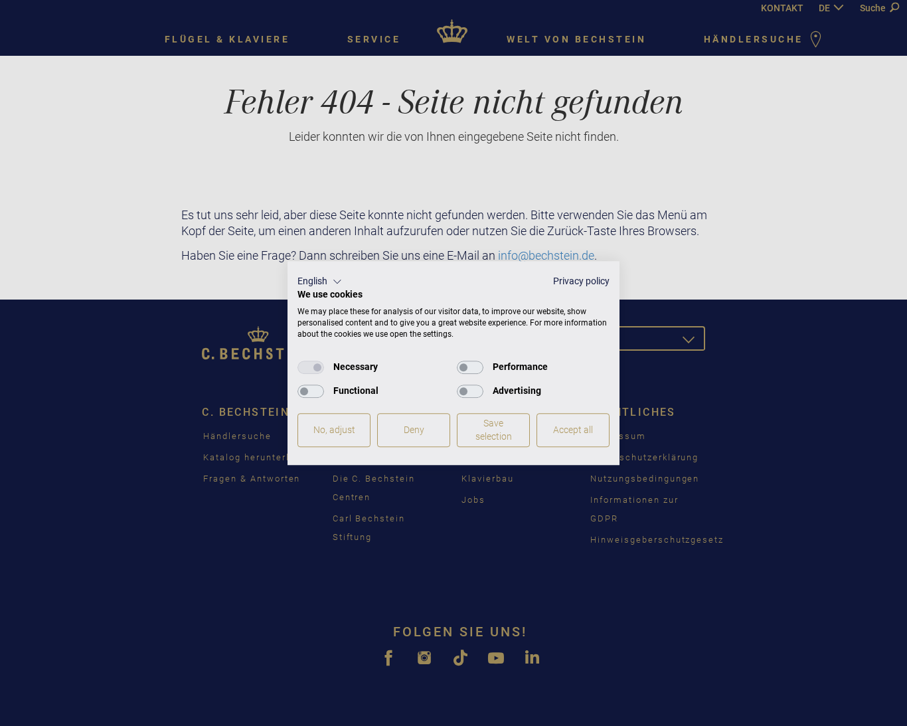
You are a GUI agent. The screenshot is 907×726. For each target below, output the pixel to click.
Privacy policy (581, 281)
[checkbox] (310, 367)
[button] (319, 282)
